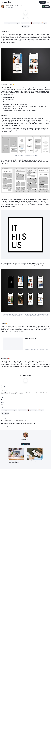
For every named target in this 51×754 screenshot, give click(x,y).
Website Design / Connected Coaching (13, 461)
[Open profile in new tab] (2, 6)
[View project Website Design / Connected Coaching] (16, 454)
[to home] (6, 2)
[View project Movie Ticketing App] (34, 454)
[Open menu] (48, 2)
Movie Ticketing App (32, 461)
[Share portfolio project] (27, 18)
